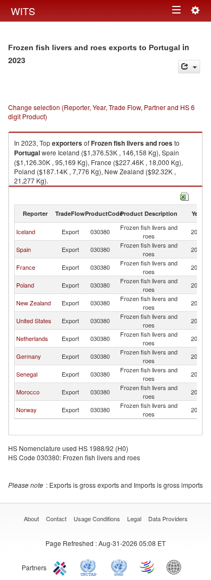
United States (33, 320)
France (25, 267)
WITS (23, 11)
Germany (28, 356)
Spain (23, 249)
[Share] (189, 66)
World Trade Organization (148, 566)
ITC (61, 566)
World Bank (176, 566)
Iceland (25, 231)
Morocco (27, 391)
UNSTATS (119, 566)
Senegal (26, 374)
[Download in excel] (184, 195)
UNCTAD (90, 566)
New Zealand (33, 302)
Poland (25, 285)
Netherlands (32, 338)
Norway (26, 409)
